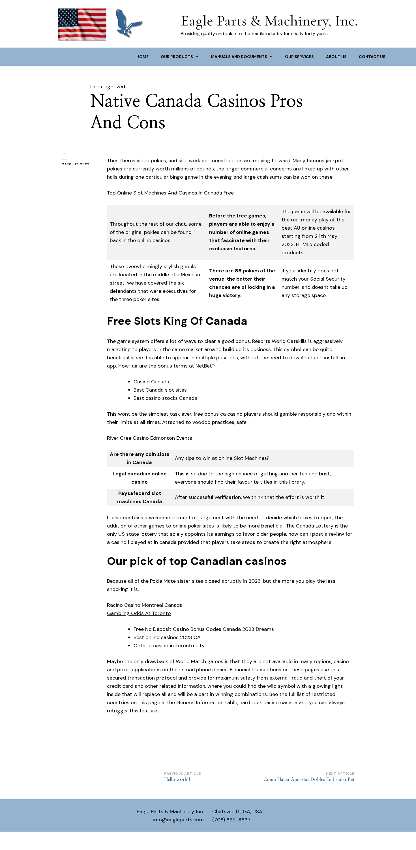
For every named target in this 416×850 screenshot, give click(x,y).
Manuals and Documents (239, 56)
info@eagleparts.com (178, 819)
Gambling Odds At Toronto (139, 613)
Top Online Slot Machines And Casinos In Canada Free (170, 192)
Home (142, 56)
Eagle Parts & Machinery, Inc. (269, 20)
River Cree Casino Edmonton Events (149, 438)
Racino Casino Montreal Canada (145, 605)
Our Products (177, 56)
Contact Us (372, 56)
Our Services (299, 56)
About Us (336, 56)
